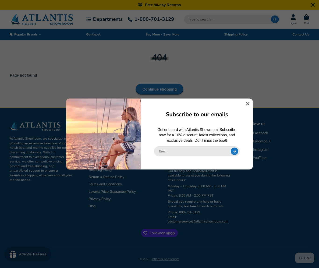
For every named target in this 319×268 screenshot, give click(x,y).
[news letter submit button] (234, 151)
